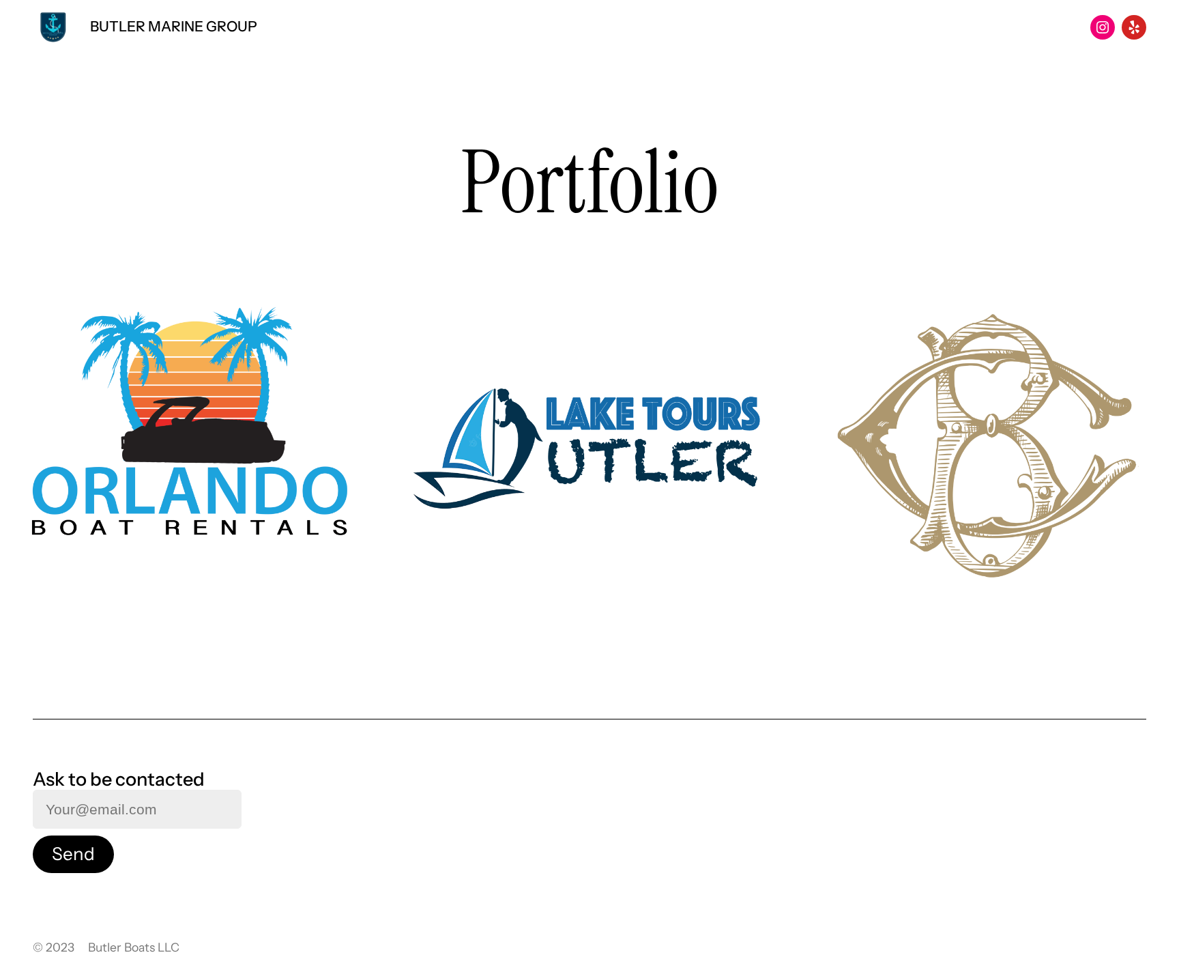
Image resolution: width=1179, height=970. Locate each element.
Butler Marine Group (173, 26)
